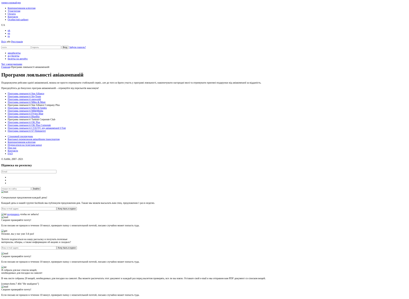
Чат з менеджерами (11, 64)
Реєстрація (17, 41)
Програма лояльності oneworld (24, 99)
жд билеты (13, 55)
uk (9, 30)
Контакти (13, 16)
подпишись (13, 214)
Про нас (12, 147)
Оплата (12, 13)
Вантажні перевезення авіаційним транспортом (34, 139)
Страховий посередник (20, 136)
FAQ (10, 153)
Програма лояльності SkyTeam (24, 96)
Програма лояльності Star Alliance (26, 93)
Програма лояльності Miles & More (27, 102)
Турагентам (14, 11)
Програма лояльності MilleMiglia (25, 110)
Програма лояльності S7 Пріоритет (27, 131)
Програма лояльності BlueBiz (24, 116)
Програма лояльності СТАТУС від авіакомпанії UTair (37, 128)
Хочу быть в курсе (67, 208)
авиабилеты (14, 53)
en (9, 33)
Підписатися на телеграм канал (25, 145)
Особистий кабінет (18, 19)
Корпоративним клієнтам (21, 8)
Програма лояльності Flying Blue (25, 113)
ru (9, 36)
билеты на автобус (18, 58)
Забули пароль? (77, 47)
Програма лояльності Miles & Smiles (27, 108)
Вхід (3, 41)
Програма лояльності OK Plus (24, 122)
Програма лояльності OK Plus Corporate (29, 125)
